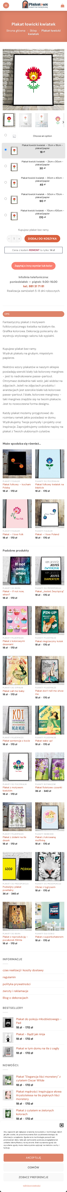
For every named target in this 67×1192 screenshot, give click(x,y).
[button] (61, 1125)
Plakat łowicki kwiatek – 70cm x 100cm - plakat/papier (42, 212)
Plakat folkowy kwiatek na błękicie (49, 486)
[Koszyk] (62, 5)
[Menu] (6, 5)
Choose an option (42, 136)
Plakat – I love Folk (13, 534)
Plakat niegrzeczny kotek (49, 641)
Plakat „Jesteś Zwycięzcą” (49, 591)
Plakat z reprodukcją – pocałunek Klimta (15, 938)
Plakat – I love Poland (47, 534)
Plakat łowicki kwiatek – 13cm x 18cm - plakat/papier (42, 147)
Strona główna (15, 31)
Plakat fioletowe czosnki (48, 787)
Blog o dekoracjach (15, 998)
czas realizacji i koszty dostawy (23, 970)
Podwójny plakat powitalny (12, 888)
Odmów (33, 1167)
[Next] (58, 80)
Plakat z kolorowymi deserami (14, 643)
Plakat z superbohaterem (49, 936)
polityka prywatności (31, 1185)
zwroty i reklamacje (15, 991)
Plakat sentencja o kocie (16, 740)
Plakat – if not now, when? (13, 593)
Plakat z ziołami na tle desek (14, 839)
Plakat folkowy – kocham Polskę (17, 486)
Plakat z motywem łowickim (13, 789)
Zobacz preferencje (33, 1177)
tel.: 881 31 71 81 (33, 286)
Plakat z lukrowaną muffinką (45, 839)
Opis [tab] (6, 313)
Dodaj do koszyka (42, 238)
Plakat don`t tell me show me (49, 692)
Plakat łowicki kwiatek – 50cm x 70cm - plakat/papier (42, 196)
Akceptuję (33, 1157)
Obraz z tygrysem (45, 887)
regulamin (9, 977)
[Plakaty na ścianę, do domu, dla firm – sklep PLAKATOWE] (35, 5)
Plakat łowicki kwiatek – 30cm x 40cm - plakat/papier (42, 179)
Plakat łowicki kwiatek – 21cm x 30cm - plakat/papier (42, 163)
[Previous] (8, 80)
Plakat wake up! (44, 740)
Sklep (33, 31)
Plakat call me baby (13, 691)
